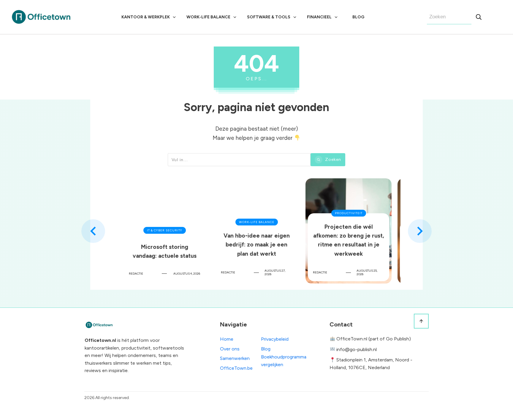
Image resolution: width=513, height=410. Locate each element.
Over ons (230, 349)
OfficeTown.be (236, 368)
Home (226, 339)
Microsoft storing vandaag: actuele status (164, 231)
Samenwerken (235, 358)
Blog (265, 349)
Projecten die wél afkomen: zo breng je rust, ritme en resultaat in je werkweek (348, 231)
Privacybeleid (275, 339)
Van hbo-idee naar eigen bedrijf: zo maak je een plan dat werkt (256, 231)
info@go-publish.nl (356, 349)
